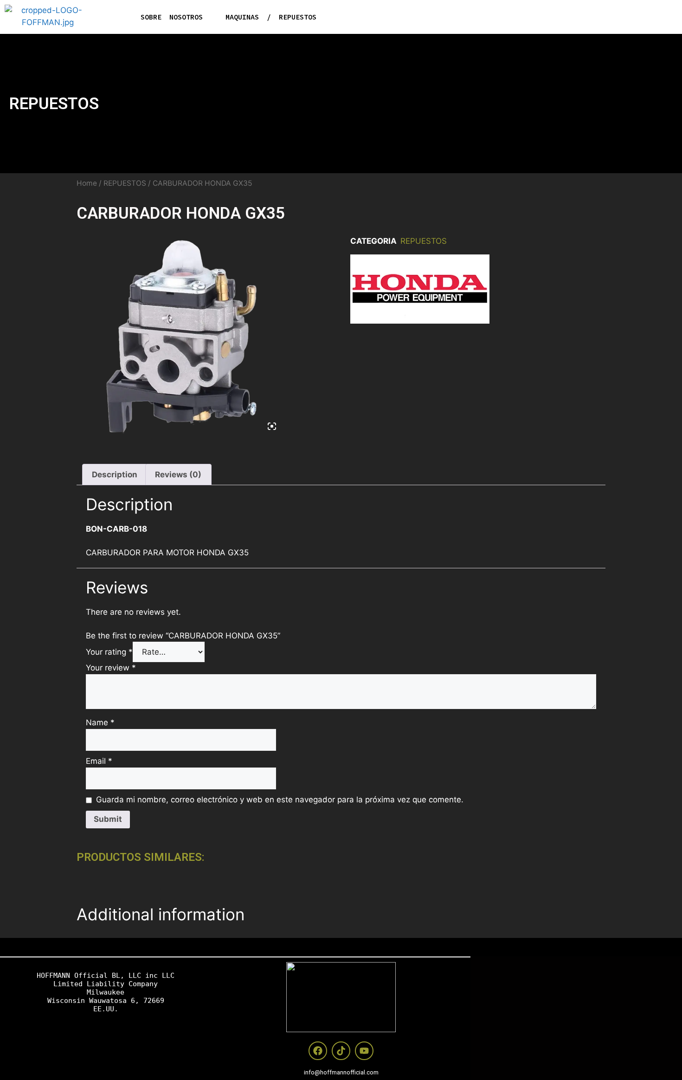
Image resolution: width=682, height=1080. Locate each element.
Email (99, 761)
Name (100, 722)
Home (87, 183)
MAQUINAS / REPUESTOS (270, 17)
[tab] (115, 474)
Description (114, 474)
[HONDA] (419, 290)
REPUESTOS (54, 103)
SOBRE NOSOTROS (172, 17)
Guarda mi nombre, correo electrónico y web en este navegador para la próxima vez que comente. (279, 799)
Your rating (109, 652)
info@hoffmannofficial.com (341, 1072)
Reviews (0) (178, 474)
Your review (111, 667)
